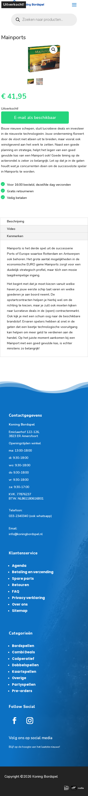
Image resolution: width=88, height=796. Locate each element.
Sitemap (20, 610)
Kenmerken (15, 236)
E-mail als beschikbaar (35, 117)
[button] (53, 50)
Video (11, 229)
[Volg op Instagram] (30, 720)
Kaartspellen (24, 671)
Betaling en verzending (32, 572)
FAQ (15, 591)
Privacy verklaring (28, 597)
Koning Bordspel (45, 776)
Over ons (20, 604)
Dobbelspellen (25, 665)
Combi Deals (23, 652)
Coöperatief (23, 658)
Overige (19, 678)
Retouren (20, 584)
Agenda (19, 565)
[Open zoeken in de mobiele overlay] (44, 19)
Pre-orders (22, 690)
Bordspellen (23, 645)
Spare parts (23, 578)
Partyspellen (23, 684)
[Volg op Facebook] (14, 720)
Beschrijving (15, 221)
